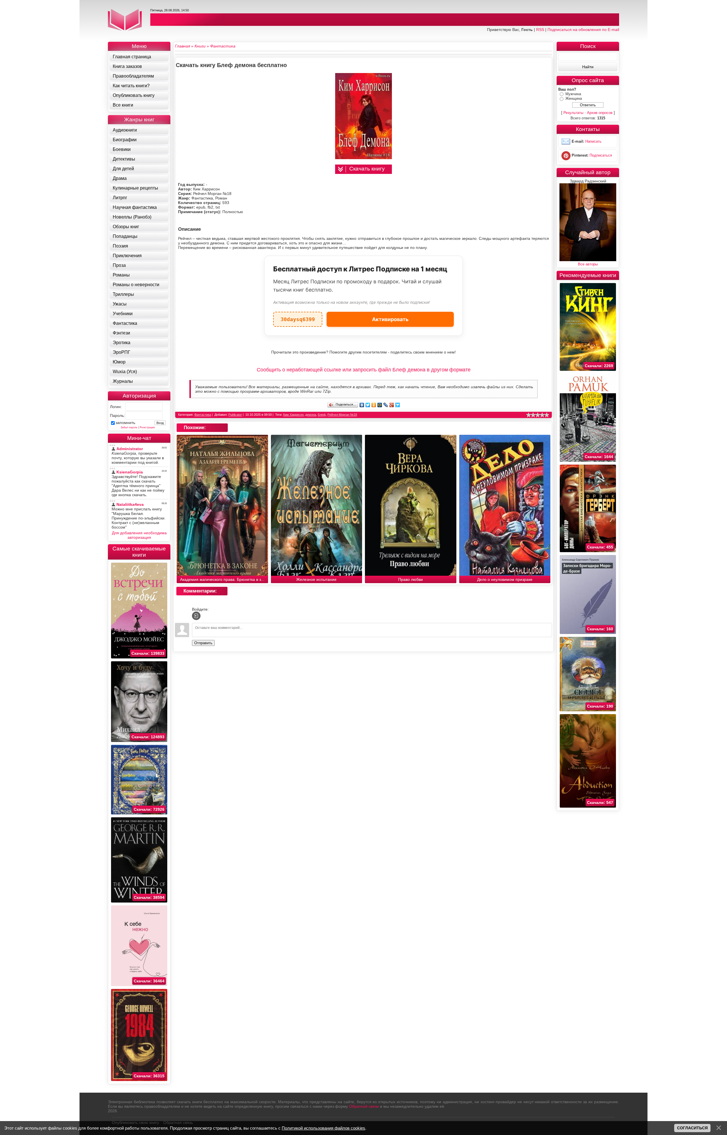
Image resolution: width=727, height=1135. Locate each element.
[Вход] (196, 616)
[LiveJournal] (386, 405)
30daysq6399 (298, 317)
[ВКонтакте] (362, 405)
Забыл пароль (129, 427)
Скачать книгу (367, 169)
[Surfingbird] (398, 405)
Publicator (235, 414)
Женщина (573, 98)
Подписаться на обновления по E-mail (583, 29)
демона (310, 414)
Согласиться (692, 1128)
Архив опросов (600, 113)
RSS (540, 29)
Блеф (322, 414)
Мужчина (573, 94)
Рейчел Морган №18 (342, 414)
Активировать (390, 319)
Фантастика (202, 414)
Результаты (573, 113)
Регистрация (147, 427)
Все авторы (588, 264)
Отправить (203, 643)
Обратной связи (364, 1106)
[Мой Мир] (380, 405)
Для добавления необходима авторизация (139, 535)
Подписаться (601, 155)
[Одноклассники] (374, 405)
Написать (593, 141)
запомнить (125, 422)
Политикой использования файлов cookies (323, 1128)
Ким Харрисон (293, 414)
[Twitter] (368, 405)
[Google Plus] (392, 405)
